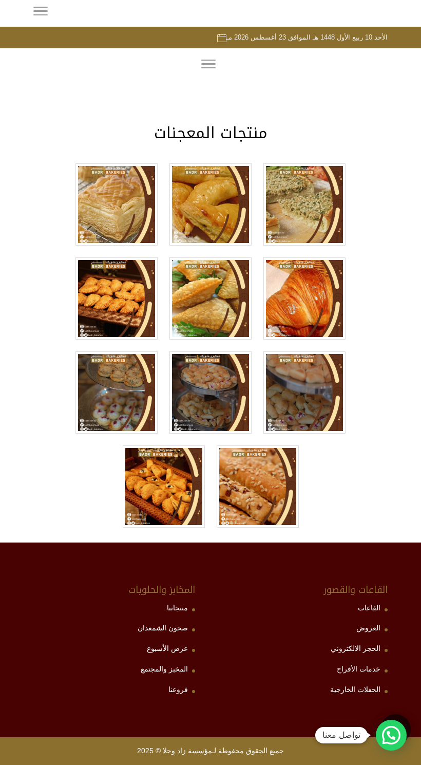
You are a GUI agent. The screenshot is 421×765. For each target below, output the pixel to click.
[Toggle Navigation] (40, 13)
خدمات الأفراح (358, 669)
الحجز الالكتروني (355, 648)
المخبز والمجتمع (164, 669)
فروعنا (178, 689)
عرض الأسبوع (167, 648)
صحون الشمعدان (163, 628)
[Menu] (208, 65)
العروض (368, 628)
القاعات (369, 608)
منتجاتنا (177, 608)
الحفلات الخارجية (355, 689)
